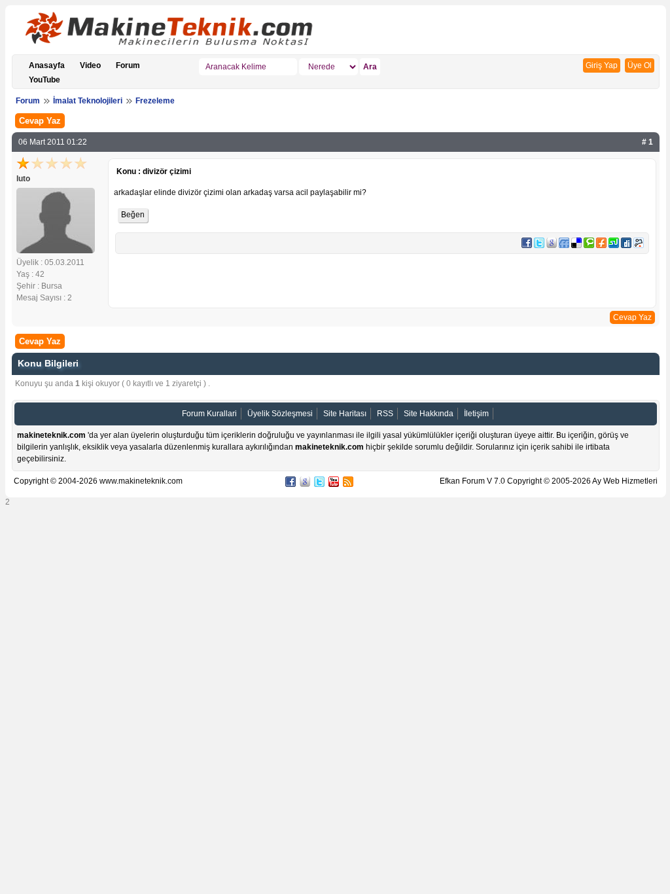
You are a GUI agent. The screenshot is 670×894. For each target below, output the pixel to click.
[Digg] (626, 245)
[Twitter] (539, 245)
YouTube (44, 79)
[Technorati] (589, 245)
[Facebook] (526, 245)
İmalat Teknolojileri (87, 100)
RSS (385, 413)
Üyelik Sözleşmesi (280, 413)
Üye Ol (639, 65)
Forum (128, 65)
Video (90, 65)
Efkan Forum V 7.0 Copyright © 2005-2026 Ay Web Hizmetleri (549, 481)
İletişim (476, 413)
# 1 (647, 142)
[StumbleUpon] (613, 245)
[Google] (551, 245)
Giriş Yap (602, 65)
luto (23, 178)
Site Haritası (344, 413)
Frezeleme (155, 100)
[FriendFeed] (564, 245)
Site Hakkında (428, 413)
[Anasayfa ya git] (175, 31)
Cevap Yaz (40, 121)
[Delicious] (576, 245)
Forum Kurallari (209, 413)
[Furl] (601, 245)
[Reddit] (638, 245)
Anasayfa (47, 65)
